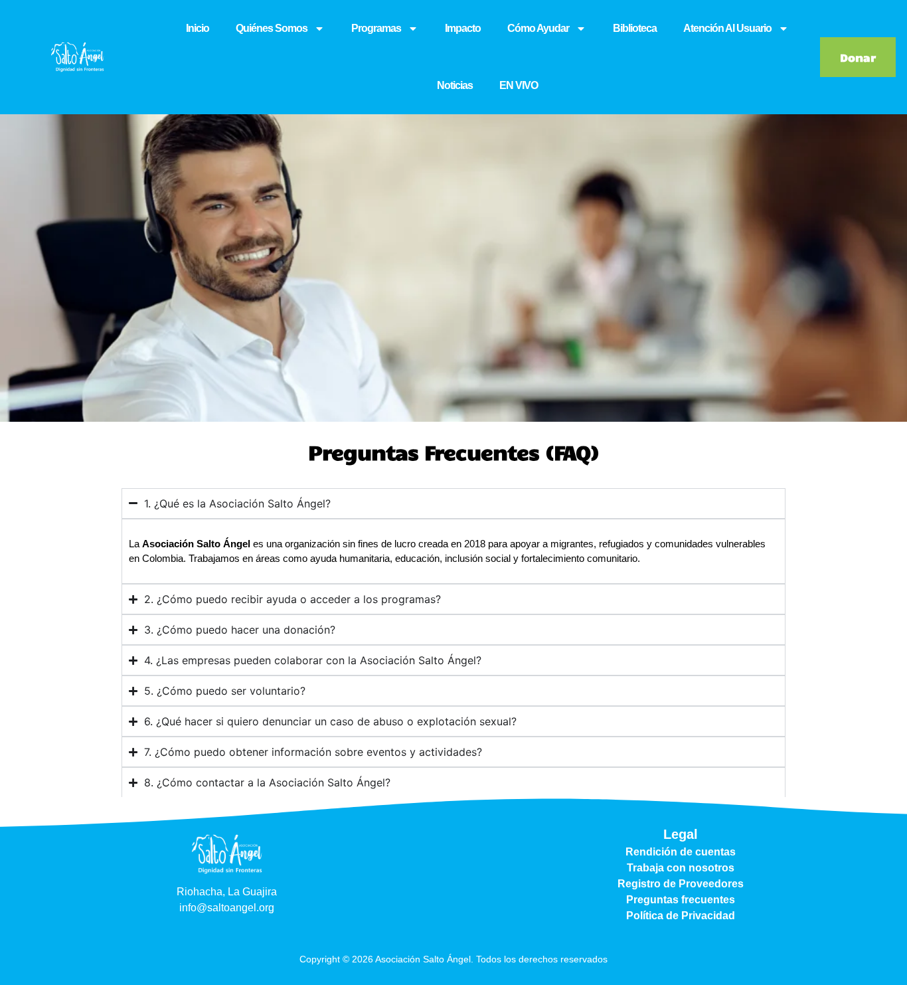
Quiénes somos (271, 28)
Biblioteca (635, 28)
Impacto (463, 28)
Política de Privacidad (680, 915)
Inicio (197, 28)
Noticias (455, 85)
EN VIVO (518, 85)
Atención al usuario (727, 28)
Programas (376, 28)
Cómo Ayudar (538, 28)
